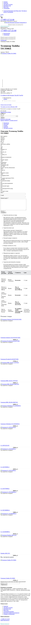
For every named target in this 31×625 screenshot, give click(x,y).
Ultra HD (16, 95)
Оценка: (3, 211)
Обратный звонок (5, 26)
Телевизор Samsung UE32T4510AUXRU (10, 337)
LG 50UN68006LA (5, 510)
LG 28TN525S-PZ (5, 445)
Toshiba (5, 99)
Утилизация (6, 8)
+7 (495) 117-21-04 (7, 19)
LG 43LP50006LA (5, 467)
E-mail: (2, 195)
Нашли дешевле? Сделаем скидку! (9, 120)
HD (8, 95)
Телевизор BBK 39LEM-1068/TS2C (9, 402)
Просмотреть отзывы (6, 112)
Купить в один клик (5, 119)
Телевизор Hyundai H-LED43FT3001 (10, 359)
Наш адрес (6, 7)
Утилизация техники (8, 611)
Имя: (2, 192)
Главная (5, 1)
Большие (12, 95)
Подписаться (4, 584)
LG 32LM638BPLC (5, 531)
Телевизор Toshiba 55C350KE (8, 578)
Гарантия (5, 3)
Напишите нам (7, 5)
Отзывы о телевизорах (9, 614)
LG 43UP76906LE (5, 488)
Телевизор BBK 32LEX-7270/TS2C (9, 380)
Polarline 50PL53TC (5, 553)
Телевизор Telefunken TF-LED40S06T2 (10, 423)
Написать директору (5, 623)
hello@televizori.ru (5, 620)
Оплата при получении (6, 104)
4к (6, 95)
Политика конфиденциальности (11, 612)
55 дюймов (3, 95)
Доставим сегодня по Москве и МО (9, 106)
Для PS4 (21, 95)
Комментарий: (5, 198)
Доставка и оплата (8, 4)
